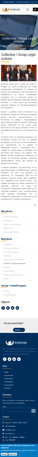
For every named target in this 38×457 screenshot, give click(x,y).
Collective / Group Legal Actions (15, 263)
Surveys (6, 291)
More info (12, 454)
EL (32, 2)
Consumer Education (11, 252)
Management (8, 220)
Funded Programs (10, 295)
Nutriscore (7, 267)
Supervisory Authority (11, 232)
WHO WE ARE (9, 375)
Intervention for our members (14, 259)
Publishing (7, 256)
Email (5, 407)
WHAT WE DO (12, 46)
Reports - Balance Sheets (12, 224)
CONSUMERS (9, 382)
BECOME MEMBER (9, 2)
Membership (8, 228)
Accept (4, 454)
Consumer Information (11, 248)
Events (6, 278)
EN (35, 2)
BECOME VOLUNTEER (22, 2)
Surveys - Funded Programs (13, 275)
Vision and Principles (11, 217)
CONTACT (8, 388)
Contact (18, 330)
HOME (6, 372)
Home (5, 46)
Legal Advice (8, 244)
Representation (9, 271)
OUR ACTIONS (9, 385)
